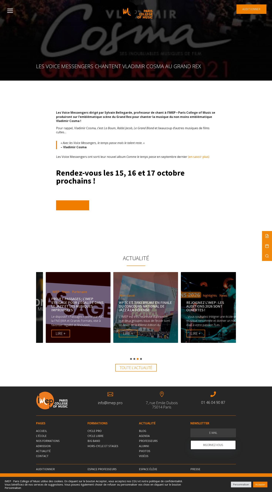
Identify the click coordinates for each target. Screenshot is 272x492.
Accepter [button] (260, 484)
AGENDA (144, 436)
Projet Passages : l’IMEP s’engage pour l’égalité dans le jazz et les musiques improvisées (68, 304)
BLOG (142, 431)
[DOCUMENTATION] (267, 236)
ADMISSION (43, 446)
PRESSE (195, 469)
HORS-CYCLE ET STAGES (103, 446)
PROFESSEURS (148, 441)
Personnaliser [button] (241, 484)
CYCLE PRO (95, 431)
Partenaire (70, 292)
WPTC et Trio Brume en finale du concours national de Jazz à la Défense (135, 306)
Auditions (184, 295)
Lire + (51, 333)
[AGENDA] (267, 246)
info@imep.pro (110, 402)
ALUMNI (144, 446)
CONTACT (42, 456)
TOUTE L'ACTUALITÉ (136, 367)
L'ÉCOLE (41, 436)
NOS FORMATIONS (48, 441)
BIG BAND (94, 441)
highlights (200, 295)
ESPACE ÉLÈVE (148, 469)
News (56, 292)
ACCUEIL (41, 431)
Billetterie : (73, 205)
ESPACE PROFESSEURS (102, 469)
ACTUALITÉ (43, 451)
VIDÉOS (143, 456)
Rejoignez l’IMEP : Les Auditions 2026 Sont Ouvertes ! (195, 306)
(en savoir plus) (198, 157)
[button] (131, 359)
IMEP (46, 292)
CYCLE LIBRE (96, 436)
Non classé (117, 295)
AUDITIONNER (251, 9)
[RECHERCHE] (267, 256)
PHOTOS (144, 451)
